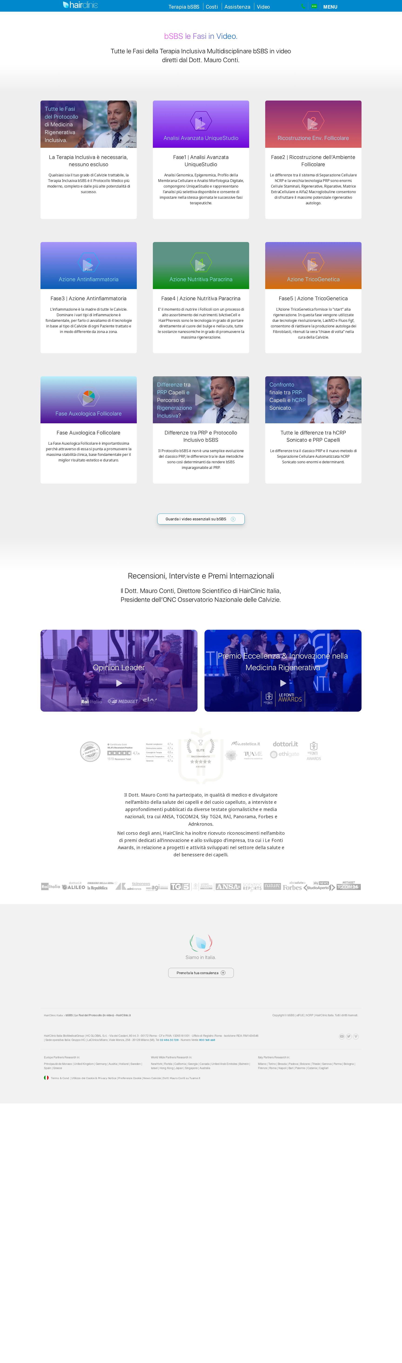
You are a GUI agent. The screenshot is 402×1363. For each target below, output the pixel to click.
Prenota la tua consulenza (197, 973)
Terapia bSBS (183, 7)
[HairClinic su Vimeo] (356, 1037)
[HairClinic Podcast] (335, 1037)
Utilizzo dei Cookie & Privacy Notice (94, 1078)
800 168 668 (207, 1040)
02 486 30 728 (169, 1040)
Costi (212, 7)
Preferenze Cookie (129, 1078)
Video (263, 7)
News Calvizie (152, 1078)
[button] (330, 6)
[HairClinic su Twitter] (349, 1037)
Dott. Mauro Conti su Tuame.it (181, 1078)
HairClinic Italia (53, 1015)
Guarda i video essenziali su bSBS (196, 519)
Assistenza (237, 7)
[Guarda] (88, 124)
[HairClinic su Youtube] (342, 1037)
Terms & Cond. (60, 1078)
